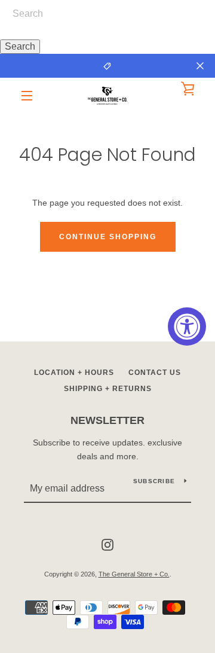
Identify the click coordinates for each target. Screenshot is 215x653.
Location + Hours (74, 372)
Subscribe (154, 481)
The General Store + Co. (134, 574)
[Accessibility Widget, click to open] (187, 326)
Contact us (154, 372)
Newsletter (107, 420)
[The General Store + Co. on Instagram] (107, 544)
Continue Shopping (107, 237)
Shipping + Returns (108, 389)
